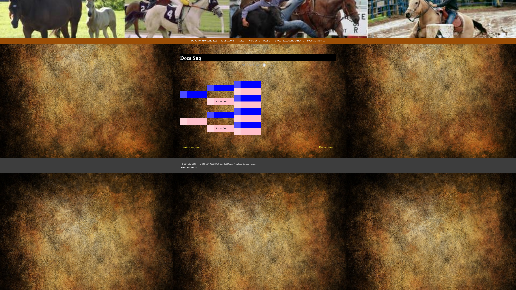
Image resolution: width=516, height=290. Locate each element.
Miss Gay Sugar (326, 147)
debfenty (270, 65)
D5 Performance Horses (204, 41)
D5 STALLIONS (227, 41)
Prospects (254, 41)
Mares (241, 41)
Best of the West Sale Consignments (283, 41)
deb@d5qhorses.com (189, 167)
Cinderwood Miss (191, 147)
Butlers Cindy (221, 101)
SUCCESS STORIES (316, 41)
